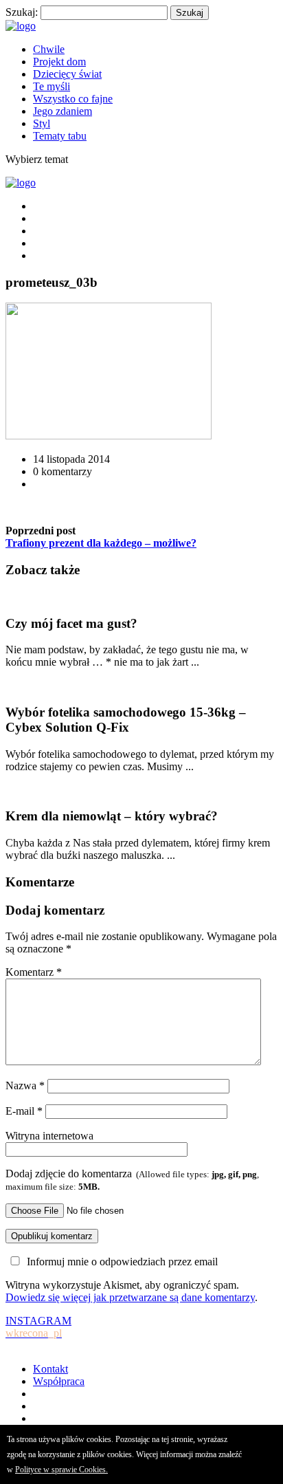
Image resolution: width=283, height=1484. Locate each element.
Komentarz (33, 972)
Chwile (49, 49)
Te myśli (51, 86)
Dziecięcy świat (67, 74)
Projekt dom (59, 61)
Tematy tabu (60, 136)
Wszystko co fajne (73, 99)
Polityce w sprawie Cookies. (61, 1469)
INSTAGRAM (38, 1327)
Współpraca (58, 1381)
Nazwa (25, 1085)
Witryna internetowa (49, 1136)
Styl (41, 123)
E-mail (24, 1111)
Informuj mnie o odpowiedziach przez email (122, 1261)
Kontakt (50, 1369)
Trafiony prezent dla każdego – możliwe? (100, 543)
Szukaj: (21, 12)
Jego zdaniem (62, 111)
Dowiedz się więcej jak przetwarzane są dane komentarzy (130, 1297)
